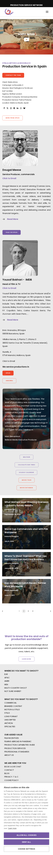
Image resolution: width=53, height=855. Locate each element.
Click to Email (9, 178)
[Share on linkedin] (17, 108)
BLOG (6, 773)
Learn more (12, 828)
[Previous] (3, 612)
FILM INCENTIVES (11, 738)
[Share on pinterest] (14, 108)
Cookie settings (26, 849)
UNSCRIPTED (10, 719)
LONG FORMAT (11, 716)
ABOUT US (9, 755)
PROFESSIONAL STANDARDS (16, 751)
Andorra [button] (9, 381)
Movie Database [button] (26, 488)
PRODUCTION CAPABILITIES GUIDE (19, 744)
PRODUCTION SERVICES (15, 748)
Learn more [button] (26, 659)
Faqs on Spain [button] (11, 232)
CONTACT (9, 770)
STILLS (7, 712)
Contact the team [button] (13, 75)
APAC (7, 677)
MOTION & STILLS (12, 709)
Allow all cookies (26, 835)
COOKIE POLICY (11, 780)
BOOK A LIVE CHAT (12, 766)
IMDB (29, 279)
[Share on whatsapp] (20, 108)
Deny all (26, 842)
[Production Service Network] (9, 11)
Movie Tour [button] (26, 480)
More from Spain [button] (12, 118)
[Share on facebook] (4, 108)
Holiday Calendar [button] (26, 472)
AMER (6, 681)
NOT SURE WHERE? (12, 691)
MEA (6, 684)
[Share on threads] (10, 108)
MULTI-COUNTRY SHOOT (15, 687)
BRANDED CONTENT (13, 706)
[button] (47, 12)
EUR (6, 674)
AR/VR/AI (8, 723)
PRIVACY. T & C (11, 776)
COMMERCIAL (10, 702)
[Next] (49, 612)
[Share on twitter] (7, 108)
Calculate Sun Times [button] (26, 465)
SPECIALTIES (9, 726)
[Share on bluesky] (24, 108)
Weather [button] (26, 457)
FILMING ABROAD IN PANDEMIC (18, 741)
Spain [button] (8, 373)
